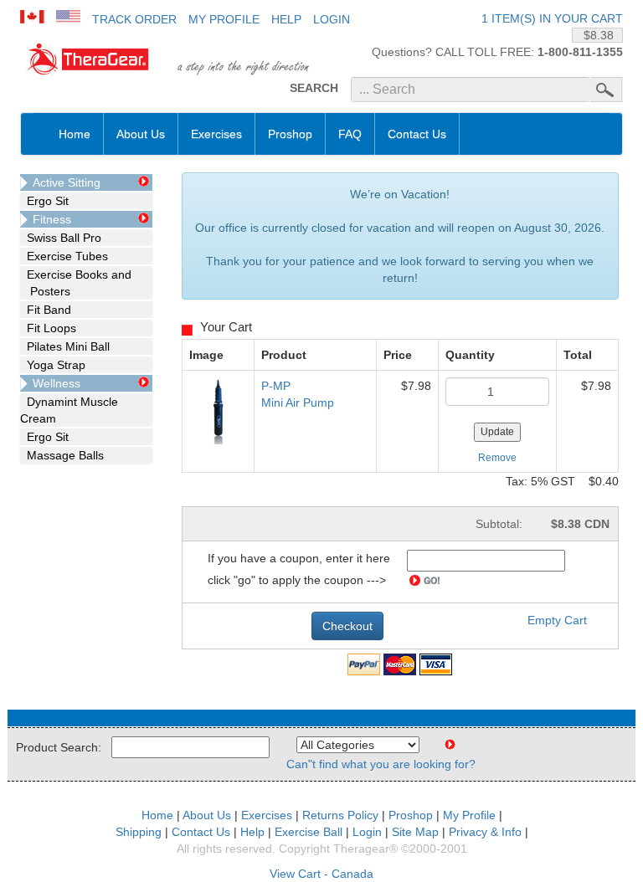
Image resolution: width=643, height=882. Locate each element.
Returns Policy (340, 815)
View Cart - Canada (321, 873)
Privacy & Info (485, 831)
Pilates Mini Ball (65, 346)
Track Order (134, 19)
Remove (497, 458)
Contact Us (417, 134)
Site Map (415, 831)
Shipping (139, 831)
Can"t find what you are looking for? (381, 764)
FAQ (350, 134)
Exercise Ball (308, 831)
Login (331, 19)
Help (286, 19)
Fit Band (45, 309)
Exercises (216, 134)
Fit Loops (48, 328)
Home (74, 134)
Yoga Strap (52, 365)
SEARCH (314, 88)
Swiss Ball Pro (60, 237)
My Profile (224, 19)
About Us (140, 134)
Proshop (290, 134)
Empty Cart (557, 620)
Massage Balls (62, 455)
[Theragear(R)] (86, 61)
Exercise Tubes (64, 256)
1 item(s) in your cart (552, 18)
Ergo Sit (44, 201)
